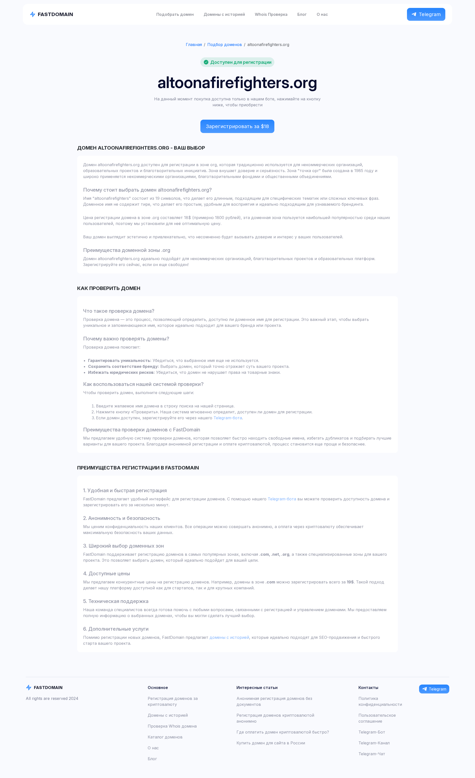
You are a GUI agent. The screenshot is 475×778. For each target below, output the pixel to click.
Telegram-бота (228, 417)
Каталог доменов (165, 736)
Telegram (430, 14)
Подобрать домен (175, 14)
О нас (322, 14)
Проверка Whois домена (172, 726)
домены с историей (229, 637)
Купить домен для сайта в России (271, 742)
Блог (302, 14)
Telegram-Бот (371, 732)
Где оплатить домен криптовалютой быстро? (283, 732)
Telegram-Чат (371, 753)
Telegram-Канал (374, 742)
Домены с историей (224, 14)
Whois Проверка (271, 14)
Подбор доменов (224, 44)
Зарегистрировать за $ (237, 126)
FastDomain (55, 14)
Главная (194, 44)
